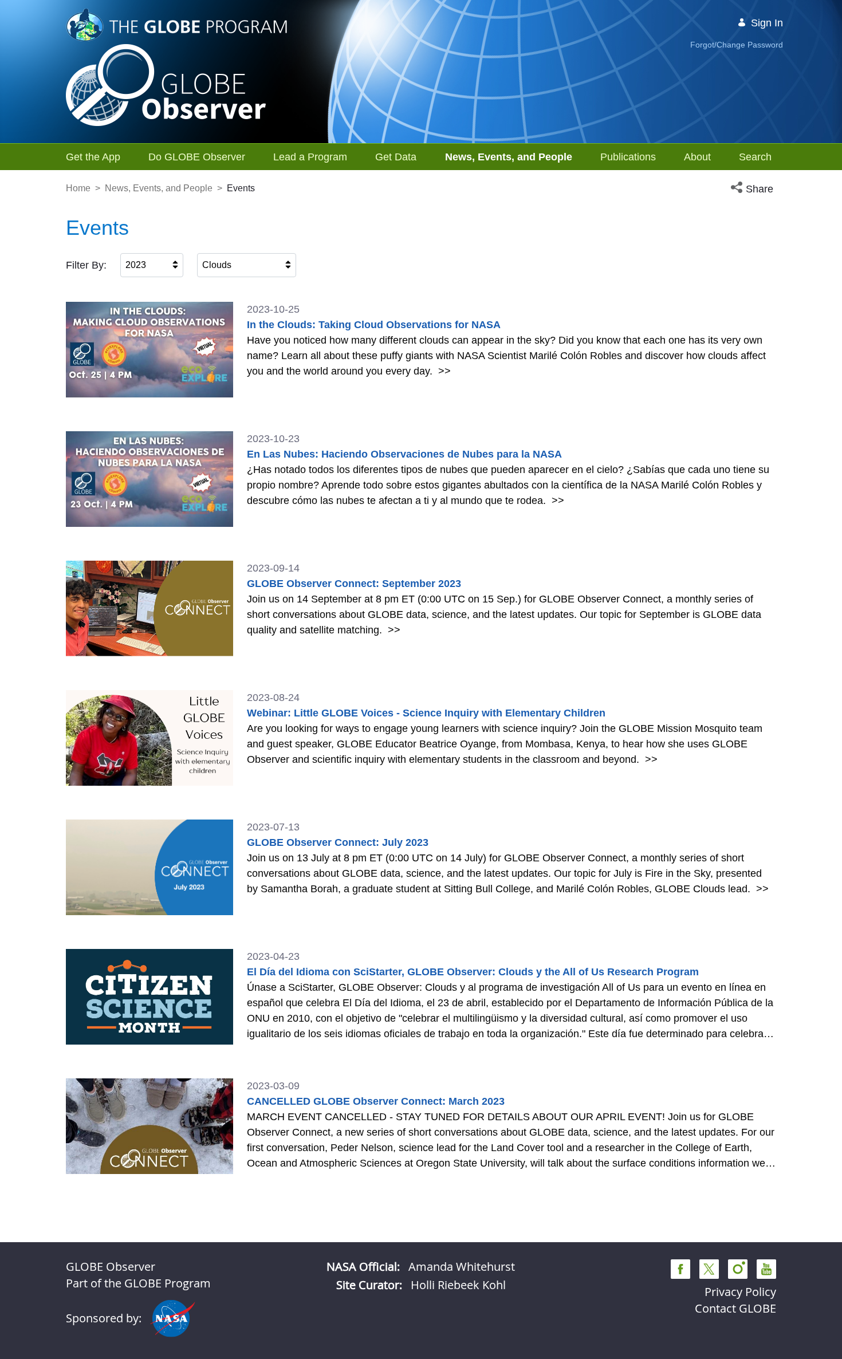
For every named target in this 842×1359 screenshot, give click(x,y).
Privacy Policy (740, 1291)
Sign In (767, 23)
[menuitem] (93, 157)
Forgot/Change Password (736, 44)
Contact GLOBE (735, 1308)
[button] (753, 189)
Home (78, 188)
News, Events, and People (159, 188)
